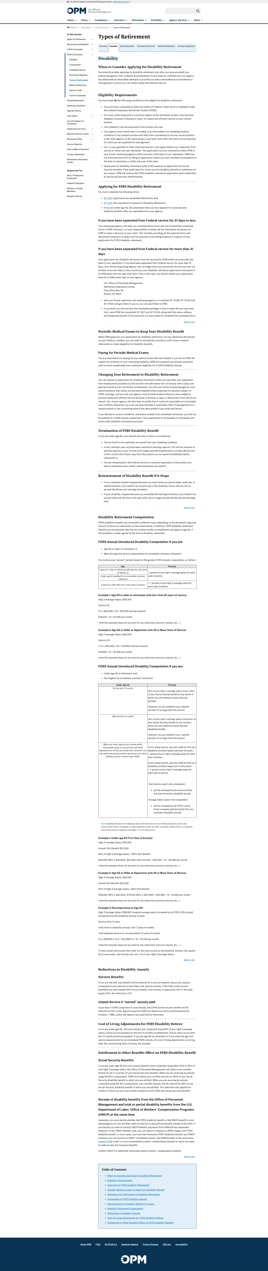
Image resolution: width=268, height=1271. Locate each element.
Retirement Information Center (77, 160)
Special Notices (74, 111)
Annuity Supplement (186, 46)
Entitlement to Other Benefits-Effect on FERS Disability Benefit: (140, 1222)
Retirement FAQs (74, 139)
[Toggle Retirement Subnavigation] (145, 20)
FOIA (98, 1244)
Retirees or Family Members (75, 189)
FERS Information (75, 54)
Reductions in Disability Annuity (123, 1213)
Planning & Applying (78, 75)
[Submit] (197, 11)
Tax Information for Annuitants (75, 122)
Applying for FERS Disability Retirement (128, 1185)
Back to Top (189, 322)
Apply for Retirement (76, 39)
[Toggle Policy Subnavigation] (89, 20)
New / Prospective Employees (75, 176)
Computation (75, 65)
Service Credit (75, 90)
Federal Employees (75, 183)
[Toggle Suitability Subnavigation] (164, 20)
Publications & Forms (76, 129)
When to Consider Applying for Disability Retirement (134, 1175)
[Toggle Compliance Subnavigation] (109, 20)
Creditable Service (77, 70)
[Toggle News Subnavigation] (202, 20)
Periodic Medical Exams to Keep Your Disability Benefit (136, 1190)
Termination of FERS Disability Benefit (127, 1199)
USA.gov (167, 1244)
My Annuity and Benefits (78, 44)
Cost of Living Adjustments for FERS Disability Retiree (135, 1218)
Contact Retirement (76, 154)
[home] (89, 12)
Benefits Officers (74, 196)
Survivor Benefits (74, 144)
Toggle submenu (93, 40)
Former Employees (77, 95)
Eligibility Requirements (119, 1180)
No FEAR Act (111, 1244)
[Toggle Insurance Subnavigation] (126, 20)
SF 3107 (108, 198)
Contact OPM (105, 1141)
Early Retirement (127, 46)
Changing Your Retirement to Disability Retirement (133, 1194)
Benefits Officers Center (78, 134)
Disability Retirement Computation (125, 1208)
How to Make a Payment (78, 149)
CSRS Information (75, 49)
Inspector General (129, 1244)
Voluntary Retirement (146, 46)
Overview (103, 46)
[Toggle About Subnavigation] (76, 20)
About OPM (85, 1244)
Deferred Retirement (166, 46)
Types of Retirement (78, 80)
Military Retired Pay (77, 85)
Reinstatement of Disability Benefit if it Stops (130, 1204)
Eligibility (73, 60)
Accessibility (181, 1244)
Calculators (72, 116)
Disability (114, 46)
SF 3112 (108, 203)
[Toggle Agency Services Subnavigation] (188, 20)
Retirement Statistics (76, 106)
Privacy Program (150, 1244)
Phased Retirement (75, 100)
